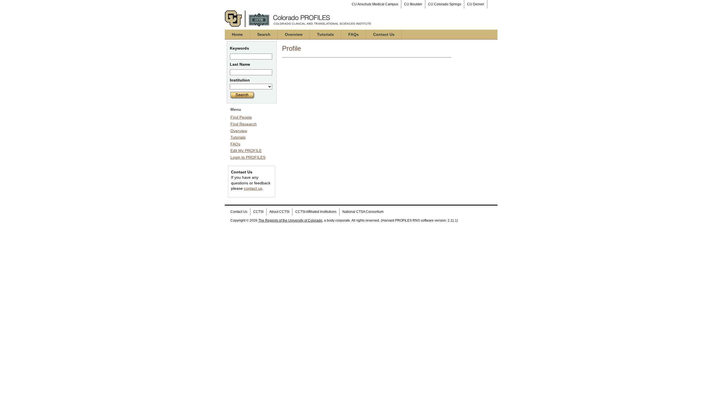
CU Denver (475, 4)
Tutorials (325, 34)
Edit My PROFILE (246, 150)
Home (237, 34)
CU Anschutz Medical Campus (375, 4)
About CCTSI (279, 212)
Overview (294, 34)
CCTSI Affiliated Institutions (315, 212)
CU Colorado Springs (444, 4)
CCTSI (258, 212)
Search (263, 34)
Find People (241, 117)
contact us (253, 188)
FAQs (353, 34)
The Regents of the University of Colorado (290, 220)
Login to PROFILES (247, 157)
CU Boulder (413, 4)
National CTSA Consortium (363, 212)
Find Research (243, 124)
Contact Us (384, 34)
